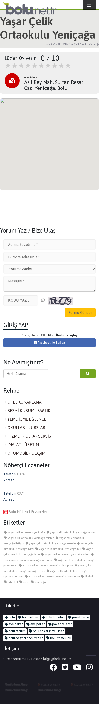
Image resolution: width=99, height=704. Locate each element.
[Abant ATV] (82, 684)
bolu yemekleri (60, 638)
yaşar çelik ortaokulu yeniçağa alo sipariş (47, 565)
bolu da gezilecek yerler (25, 638)
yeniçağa (40, 582)
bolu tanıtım (17, 631)
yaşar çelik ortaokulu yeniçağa (26, 532)
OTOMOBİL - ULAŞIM (25, 453)
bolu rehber (29, 617)
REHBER (62, 44)
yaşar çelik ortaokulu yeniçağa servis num (54, 576)
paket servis (80, 617)
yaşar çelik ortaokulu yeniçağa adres (72, 532)
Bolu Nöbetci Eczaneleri (28, 512)
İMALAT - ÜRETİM (22, 444)
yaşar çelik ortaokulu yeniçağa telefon (30, 538)
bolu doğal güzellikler (48, 631)
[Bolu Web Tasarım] (49, 684)
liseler (26, 582)
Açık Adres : (31, 77)
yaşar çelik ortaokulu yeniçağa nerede (52, 543)
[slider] (38, 65)
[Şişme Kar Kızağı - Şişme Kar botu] (49, 690)
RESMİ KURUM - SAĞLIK (28, 410)
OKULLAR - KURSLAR (25, 427)
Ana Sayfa (51, 44)
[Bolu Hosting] (16, 684)
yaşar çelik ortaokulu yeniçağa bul (59, 549)
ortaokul (12, 582)
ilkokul (88, 576)
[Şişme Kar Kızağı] (16, 690)
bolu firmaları (55, 617)
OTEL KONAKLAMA (23, 402)
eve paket (15, 624)
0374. (21, 474)
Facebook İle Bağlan (51, 342)
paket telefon (62, 624)
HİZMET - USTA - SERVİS (28, 436)
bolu (11, 617)
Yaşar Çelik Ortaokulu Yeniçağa (84, 44)
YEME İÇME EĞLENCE (26, 419)
